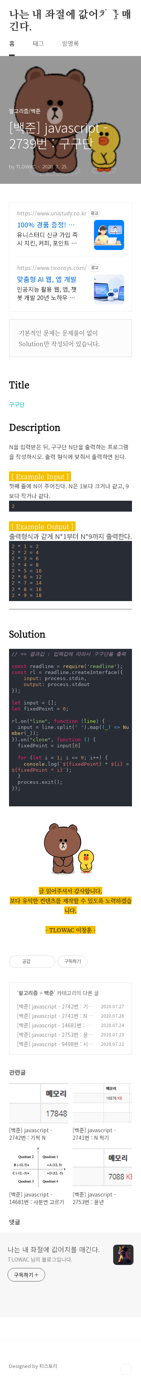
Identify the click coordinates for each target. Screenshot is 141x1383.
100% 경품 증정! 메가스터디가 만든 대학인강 (47, 224)
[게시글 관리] (47, 961)
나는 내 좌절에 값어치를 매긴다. (70, 15)
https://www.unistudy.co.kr (51, 213)
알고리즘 (28, 993)
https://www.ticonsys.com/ (52, 268)
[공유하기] (37, 961)
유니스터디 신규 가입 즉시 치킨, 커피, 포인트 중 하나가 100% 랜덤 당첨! (48, 238)
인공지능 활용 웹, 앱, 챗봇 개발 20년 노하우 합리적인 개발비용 (47, 293)
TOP (126, 1369)
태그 (38, 43)
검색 (109, 15)
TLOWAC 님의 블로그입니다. (40, 1259)
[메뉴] (126, 14)
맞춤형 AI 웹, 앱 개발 (47, 278)
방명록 (70, 43)
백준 (49, 993)
